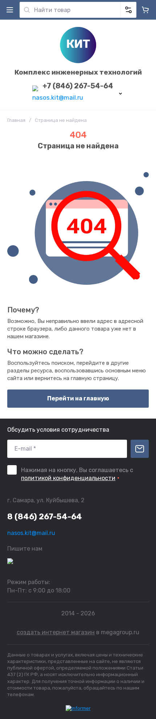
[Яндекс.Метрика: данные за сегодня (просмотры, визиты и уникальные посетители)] (78, 708)
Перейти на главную (78, 398)
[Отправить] (140, 449)
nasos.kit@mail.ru (57, 97)
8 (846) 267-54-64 (44, 517)
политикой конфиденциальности (68, 478)
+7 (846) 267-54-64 (77, 85)
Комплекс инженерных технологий (78, 72)
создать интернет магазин (56, 632)
